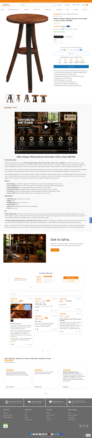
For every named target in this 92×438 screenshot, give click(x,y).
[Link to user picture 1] (21, 311)
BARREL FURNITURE (7, 417)
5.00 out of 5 (24, 278)
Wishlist (68, 5)
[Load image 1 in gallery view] (10, 98)
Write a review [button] (71, 277)
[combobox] (38, 5)
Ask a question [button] (71, 280)
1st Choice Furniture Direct (47, 436)
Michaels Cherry (58, 37)
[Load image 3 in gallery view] (27, 98)
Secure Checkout (50, 415)
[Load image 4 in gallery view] (35, 98)
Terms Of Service (71, 419)
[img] (13, 299)
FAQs (69, 412)
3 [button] (46, 351)
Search (26, 417)
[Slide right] (49, 98)
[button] (15, 9)
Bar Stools (5, 412)
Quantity (55, 39)
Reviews (48, 412)
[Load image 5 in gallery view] (43, 98)
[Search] (54, 5)
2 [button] (44, 351)
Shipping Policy (71, 417)
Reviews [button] (91, 220)
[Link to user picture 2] (11, 320)
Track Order (77, 5)
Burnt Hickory (69, 37)
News (26, 415)
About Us (48, 417)
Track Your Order (28, 419)
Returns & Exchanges (72, 415)
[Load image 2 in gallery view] (18, 98)
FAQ (26, 412)
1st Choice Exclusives (7, 415)
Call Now (55, 250)
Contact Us (49, 419)
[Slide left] (4, 98)
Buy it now (71, 66)
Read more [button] (13, 341)
